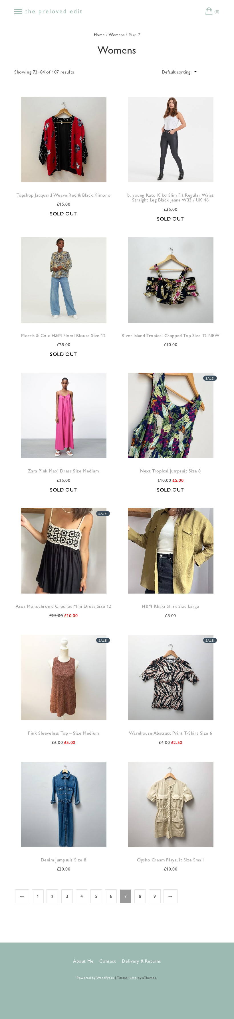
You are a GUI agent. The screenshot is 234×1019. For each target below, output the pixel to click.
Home (99, 34)
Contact (107, 960)
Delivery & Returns (141, 960)
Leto (133, 977)
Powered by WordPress (95, 977)
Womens (117, 34)
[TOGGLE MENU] (18, 11)
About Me (83, 960)
